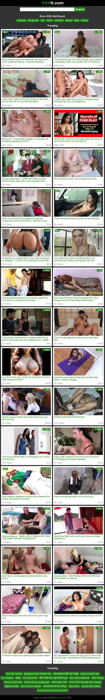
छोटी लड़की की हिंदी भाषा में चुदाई (65, 673)
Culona (84, 20)
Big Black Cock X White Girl (37, 673)
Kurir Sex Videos (14, 673)
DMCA (51, 697)
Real (77, 20)
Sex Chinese (7, 678)
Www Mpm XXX (59, 682)
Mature (69, 20)
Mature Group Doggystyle (37, 682)
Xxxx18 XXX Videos (91, 686)
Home (37, 697)
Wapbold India (12, 686)
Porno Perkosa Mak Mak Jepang (85, 682)
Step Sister (74, 686)
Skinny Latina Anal (13, 682)
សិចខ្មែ (18, 678)
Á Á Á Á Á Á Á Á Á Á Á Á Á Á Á (53, 690)
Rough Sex (33, 20)
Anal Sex (59, 20)
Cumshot (21, 20)
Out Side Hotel (30, 678)
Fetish (49, 20)
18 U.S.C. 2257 (64, 697)
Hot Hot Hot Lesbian (31, 686)
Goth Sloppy (98, 678)
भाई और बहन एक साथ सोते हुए (54, 686)
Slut (43, 20)
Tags (44, 697)
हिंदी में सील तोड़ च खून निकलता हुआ (53, 678)
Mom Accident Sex (90, 673)
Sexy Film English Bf (79, 678)
